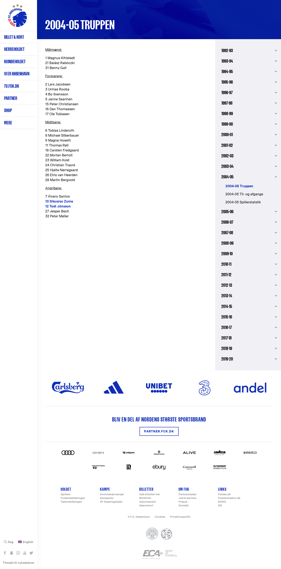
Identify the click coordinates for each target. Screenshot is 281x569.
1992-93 (227, 50)
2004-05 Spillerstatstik (243, 202)
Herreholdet (14, 49)
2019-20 (227, 359)
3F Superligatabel (111, 502)
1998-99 (227, 113)
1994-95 (227, 71)
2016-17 (226, 327)
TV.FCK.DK (11, 86)
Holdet (66, 489)
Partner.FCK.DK (159, 431)
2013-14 (226, 295)
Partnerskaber (187, 494)
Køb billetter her (149, 494)
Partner (10, 98)
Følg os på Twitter (31, 553)
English (28, 542)
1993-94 (227, 61)
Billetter (146, 489)
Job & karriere (187, 498)
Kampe (105, 489)
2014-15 (226, 306)
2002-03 (227, 155)
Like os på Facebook (5, 553)
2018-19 (226, 348)
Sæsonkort (146, 505)
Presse (183, 502)
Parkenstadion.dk (229, 498)
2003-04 (227, 166)
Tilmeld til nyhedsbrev (18, 562)
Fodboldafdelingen (73, 498)
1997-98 (226, 103)
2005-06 (227, 211)
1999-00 (227, 124)
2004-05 (227, 176)
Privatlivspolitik (180, 516)
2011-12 (226, 274)
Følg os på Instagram (18, 553)
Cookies (160, 516)
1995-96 (227, 82)
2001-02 (227, 145)
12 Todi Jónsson (58, 206)
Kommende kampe (112, 494)
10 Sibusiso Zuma (59, 201)
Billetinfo (145, 498)
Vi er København (16, 73)
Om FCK (184, 489)
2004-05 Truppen (239, 186)
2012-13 (226, 285)
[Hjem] (17, 17)
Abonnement (147, 502)
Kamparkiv (107, 498)
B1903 (222, 502)
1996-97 (227, 92)
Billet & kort (14, 37)
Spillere (65, 494)
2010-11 (226, 264)
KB (220, 505)
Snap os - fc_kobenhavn (11, 553)
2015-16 (226, 317)
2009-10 (227, 253)
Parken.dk (224, 494)
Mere (8, 122)
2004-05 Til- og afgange (244, 194)
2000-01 (227, 134)
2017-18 (226, 338)
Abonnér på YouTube (24, 553)
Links (222, 489)
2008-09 (227, 243)
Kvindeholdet (15, 61)
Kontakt (184, 505)
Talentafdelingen (71, 502)
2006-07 (227, 222)
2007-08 (227, 232)
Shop (8, 110)
